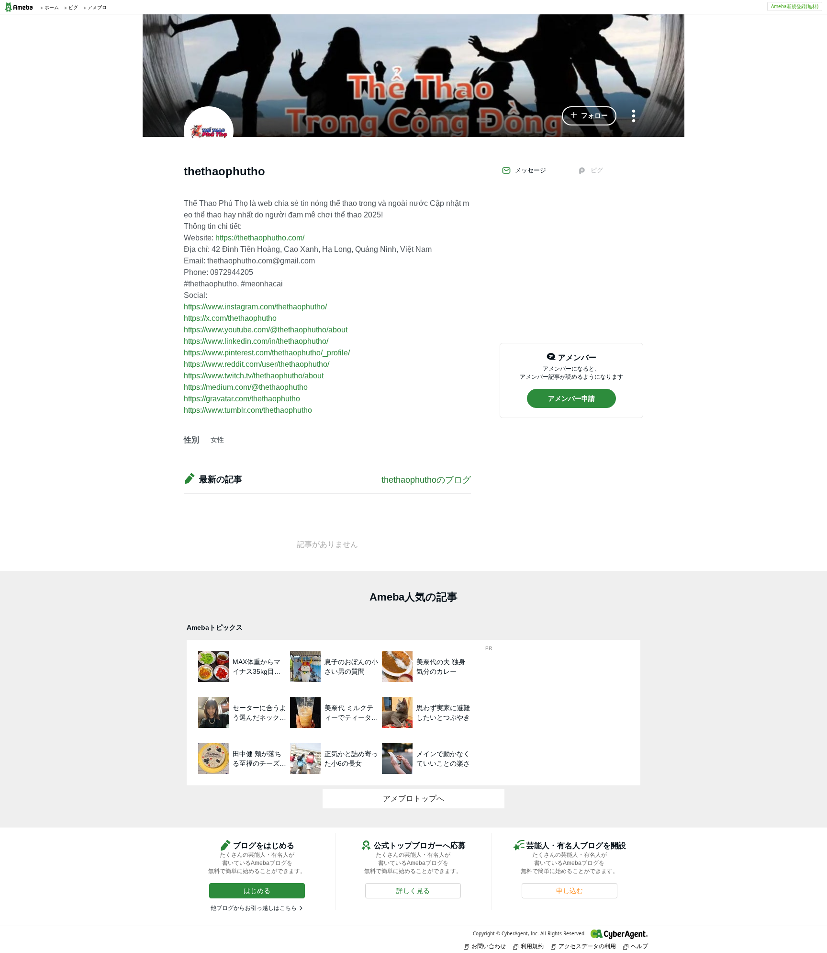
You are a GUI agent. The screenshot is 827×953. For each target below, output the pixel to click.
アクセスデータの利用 (587, 946)
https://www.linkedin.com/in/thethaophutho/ (256, 341)
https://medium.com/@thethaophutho (246, 387)
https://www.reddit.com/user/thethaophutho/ (256, 364)
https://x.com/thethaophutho (230, 318)
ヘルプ (639, 946)
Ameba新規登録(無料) (794, 6)
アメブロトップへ (413, 798)
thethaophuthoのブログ (426, 480)
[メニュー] (633, 116)
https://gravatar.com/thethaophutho (242, 399)
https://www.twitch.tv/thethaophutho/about (254, 376)
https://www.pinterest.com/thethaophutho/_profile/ (267, 353)
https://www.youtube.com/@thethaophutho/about (265, 330)
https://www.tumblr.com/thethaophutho (248, 410)
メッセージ (530, 170)
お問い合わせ (488, 946)
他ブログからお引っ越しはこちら (254, 908)
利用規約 (532, 946)
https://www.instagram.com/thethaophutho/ (255, 307)
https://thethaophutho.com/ (259, 238)
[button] (589, 115)
